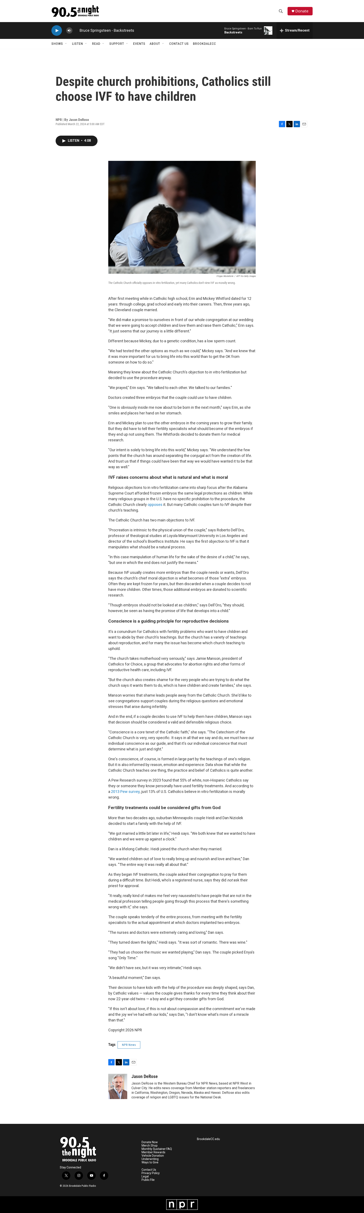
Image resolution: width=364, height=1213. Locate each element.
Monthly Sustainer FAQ (157, 1149)
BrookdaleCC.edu (208, 1139)
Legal (145, 1176)
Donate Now (150, 1142)
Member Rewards (153, 1152)
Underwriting (150, 1159)
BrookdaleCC (204, 43)
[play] (56, 30)
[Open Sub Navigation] (66, 43)
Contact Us (179, 43)
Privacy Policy (151, 1173)
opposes (155, 504)
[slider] (76, 30)
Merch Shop (150, 1145)
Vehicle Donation (153, 1155)
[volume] (69, 30)
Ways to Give (150, 1162)
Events (139, 43)
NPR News (129, 1044)
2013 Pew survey (125, 791)
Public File (148, 1179)
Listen (77, 43)
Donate (301, 11)
